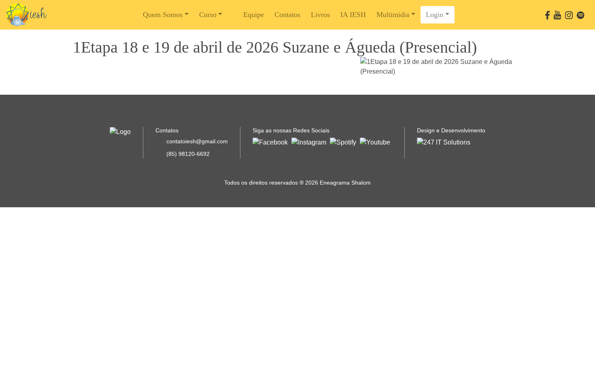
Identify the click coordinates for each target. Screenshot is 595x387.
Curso (208, 15)
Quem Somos (163, 15)
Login (434, 15)
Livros (320, 15)
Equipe (253, 15)
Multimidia (392, 15)
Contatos (287, 15)
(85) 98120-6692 (188, 154)
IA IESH (353, 15)
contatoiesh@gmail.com (197, 141)
